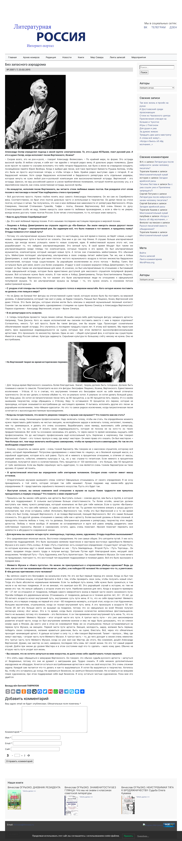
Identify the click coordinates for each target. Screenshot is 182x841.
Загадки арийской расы (152, 206)
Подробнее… (143, 836)
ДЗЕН (173, 27)
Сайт (7, 749)
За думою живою (149, 131)
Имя (8, 737)
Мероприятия (139, 57)
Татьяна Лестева (148, 184)
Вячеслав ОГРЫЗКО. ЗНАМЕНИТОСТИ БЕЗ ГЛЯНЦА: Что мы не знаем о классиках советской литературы (90, 790)
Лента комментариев (151, 259)
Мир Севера (96, 57)
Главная (12, 57)
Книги (81, 57)
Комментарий (13, 732)
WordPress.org (147, 262)
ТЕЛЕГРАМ (158, 27)
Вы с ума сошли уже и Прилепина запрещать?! (156, 187)
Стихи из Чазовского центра (155, 115)
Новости (67, 57)
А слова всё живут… (150, 138)
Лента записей (117, 57)
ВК (145, 27)
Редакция (51, 57)
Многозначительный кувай (154, 174)
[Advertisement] (21, 9)
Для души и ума (148, 128)
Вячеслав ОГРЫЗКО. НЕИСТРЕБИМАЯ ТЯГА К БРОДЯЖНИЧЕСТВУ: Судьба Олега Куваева (147, 790)
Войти (143, 252)
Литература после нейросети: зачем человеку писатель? (157, 165)
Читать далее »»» (29, 791)
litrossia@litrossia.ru (24, 824)
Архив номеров (31, 57)
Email (8, 743)
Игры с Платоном (149, 125)
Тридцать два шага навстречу (155, 134)
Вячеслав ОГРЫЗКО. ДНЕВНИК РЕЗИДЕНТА (34, 787)
